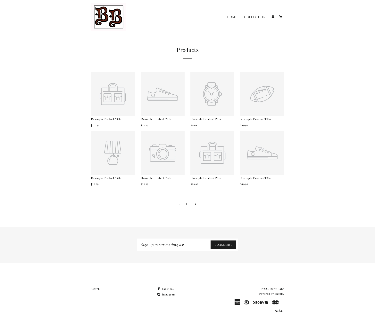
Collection (255, 17)
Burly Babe (277, 289)
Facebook (167, 289)
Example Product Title (106, 119)
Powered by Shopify (271, 293)
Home (232, 17)
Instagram (168, 294)
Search (95, 289)
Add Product (161, 142)
